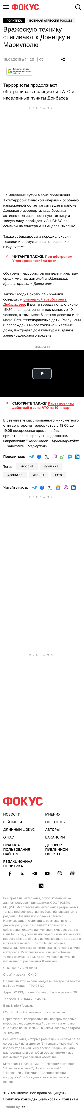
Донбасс (15, 475)
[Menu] (6, 7)
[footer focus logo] (23, 801)
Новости (11, 814)
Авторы (52, 829)
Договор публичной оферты (56, 849)
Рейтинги (12, 822)
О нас (8, 837)
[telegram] (35, 873)
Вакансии (55, 837)
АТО (59, 475)
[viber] (59, 873)
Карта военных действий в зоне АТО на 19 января (43, 405)
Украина (52, 466)
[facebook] (10, 873)
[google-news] (72, 873)
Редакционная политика (18, 863)
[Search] (78, 7)
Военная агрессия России (50, 20)
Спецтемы (55, 822)
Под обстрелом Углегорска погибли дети (42, 258)
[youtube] (47, 873)
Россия (27, 466)
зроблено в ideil (17, 1107)
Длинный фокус (19, 829)
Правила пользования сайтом (16, 849)
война (39, 475)
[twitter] (22, 873)
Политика (14, 20)
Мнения (53, 814)
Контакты (70, 1099)
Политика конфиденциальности (30, 1099)
